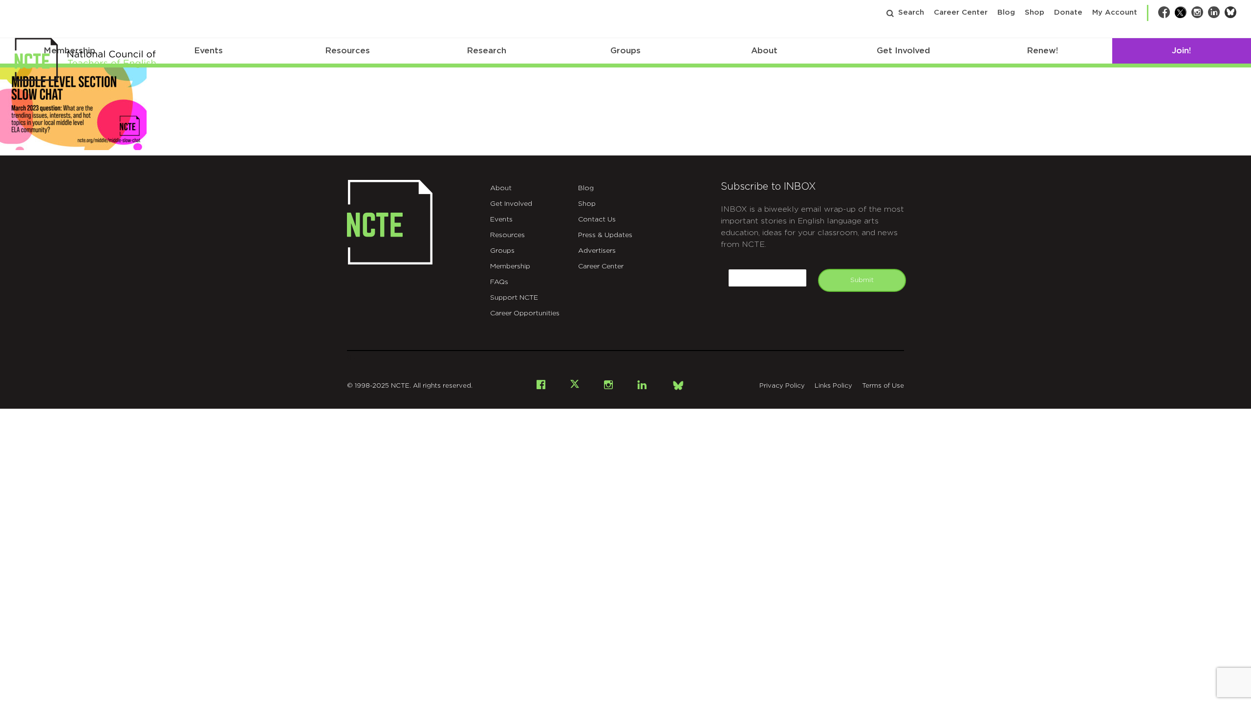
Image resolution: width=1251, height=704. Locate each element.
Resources (347, 50)
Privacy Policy (782, 386)
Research (486, 50)
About (764, 50)
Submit (862, 280)
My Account (1114, 12)
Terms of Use (883, 386)
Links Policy (833, 386)
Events (208, 50)
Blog (1006, 12)
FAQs (499, 282)
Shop (1034, 12)
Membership (510, 266)
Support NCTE (514, 297)
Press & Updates (605, 235)
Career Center (961, 12)
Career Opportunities (525, 313)
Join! (1181, 50)
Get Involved (903, 50)
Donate (1068, 12)
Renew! (1042, 50)
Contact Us (597, 219)
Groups (625, 50)
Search (911, 12)
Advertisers (597, 250)
